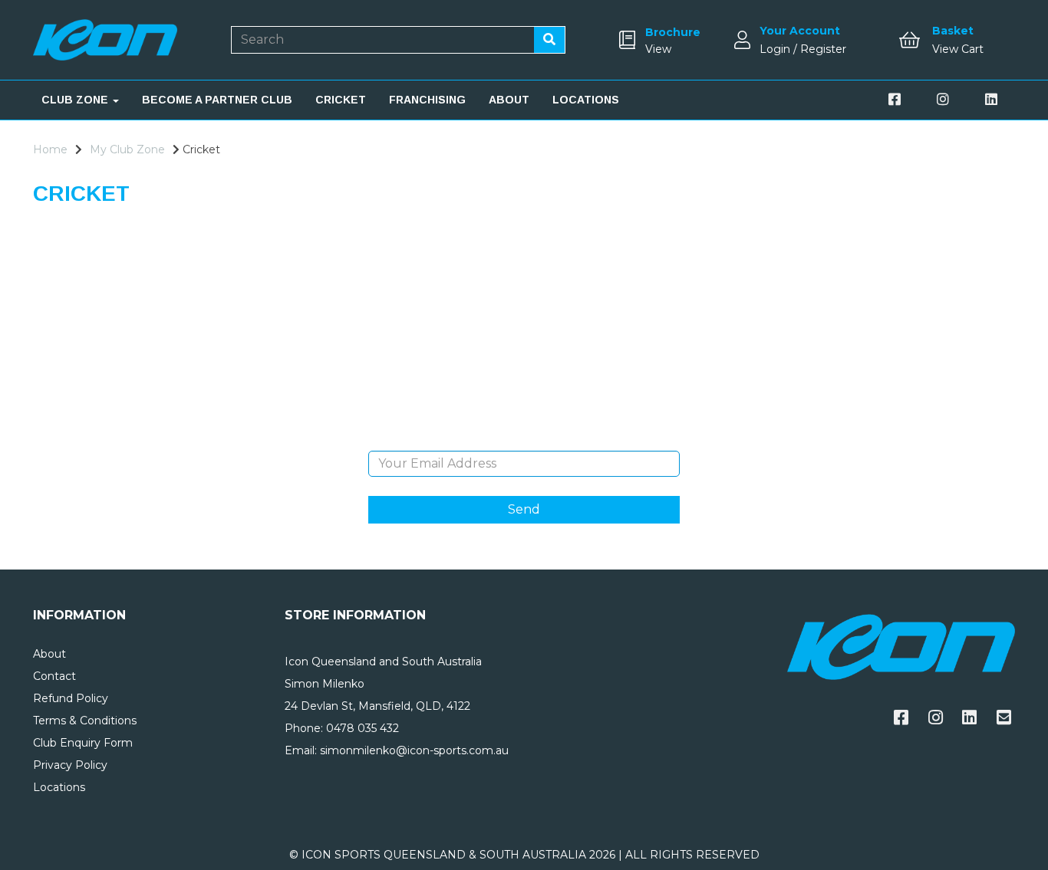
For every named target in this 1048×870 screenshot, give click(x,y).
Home (50, 149)
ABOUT (509, 100)
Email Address (524, 439)
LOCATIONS (585, 100)
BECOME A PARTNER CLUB (217, 100)
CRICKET (340, 100)
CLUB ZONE (76, 100)
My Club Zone (127, 149)
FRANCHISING (427, 100)
